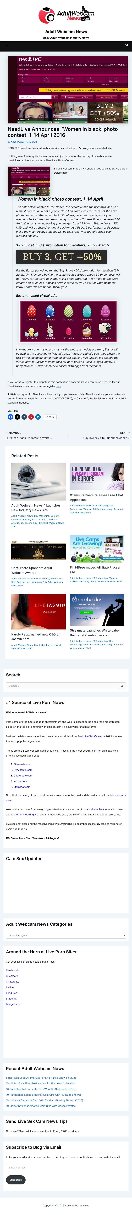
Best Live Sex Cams (89, 736)
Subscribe (16, 1179)
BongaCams (13, 1004)
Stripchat (11, 998)
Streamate (12, 976)
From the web (39, 519)
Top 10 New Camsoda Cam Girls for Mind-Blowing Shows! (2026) (44, 1100)
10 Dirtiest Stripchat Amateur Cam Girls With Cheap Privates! (41, 1106)
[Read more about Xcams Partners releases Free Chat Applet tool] (97, 476)
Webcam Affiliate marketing (97, 509)
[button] (127, 45)
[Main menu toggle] (7, 45)
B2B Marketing (41, 516)
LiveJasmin (12, 970)
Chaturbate (12, 981)
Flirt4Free (11, 993)
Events (26, 519)
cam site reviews (94, 809)
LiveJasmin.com (23, 769)
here (104, 382)
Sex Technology (28, 523)
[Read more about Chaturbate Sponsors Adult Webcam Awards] (38, 548)
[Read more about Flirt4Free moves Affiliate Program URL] (97, 548)
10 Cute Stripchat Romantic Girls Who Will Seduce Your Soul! (41, 1089)
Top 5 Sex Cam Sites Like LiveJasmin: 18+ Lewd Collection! (40, 1083)
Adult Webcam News (22, 516)
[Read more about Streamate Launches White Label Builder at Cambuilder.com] (97, 609)
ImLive (10, 987)
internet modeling (23, 814)
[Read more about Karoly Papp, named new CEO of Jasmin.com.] (38, 611)
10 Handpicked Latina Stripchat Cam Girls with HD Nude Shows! (43, 1094)
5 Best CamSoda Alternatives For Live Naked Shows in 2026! (41, 1077)
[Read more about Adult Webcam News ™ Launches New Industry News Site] (38, 481)
